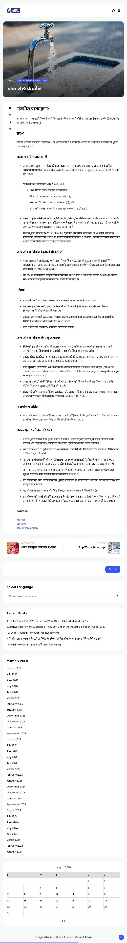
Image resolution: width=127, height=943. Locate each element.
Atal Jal (21, 519)
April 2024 (12, 834)
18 (25, 900)
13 (57, 894)
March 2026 (13, 698)
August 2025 (14, 739)
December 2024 (16, 786)
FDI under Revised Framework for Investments (33, 632)
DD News (21, 523)
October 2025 (14, 727)
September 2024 (16, 804)
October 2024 (15, 798)
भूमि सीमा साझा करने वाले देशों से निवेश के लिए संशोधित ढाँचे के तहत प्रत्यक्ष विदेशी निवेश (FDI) (54, 638)
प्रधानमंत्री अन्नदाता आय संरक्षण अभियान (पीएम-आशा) (34, 644)
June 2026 (13, 680)
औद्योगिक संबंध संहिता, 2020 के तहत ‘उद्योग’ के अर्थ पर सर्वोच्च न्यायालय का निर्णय (47, 621)
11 (24, 894)
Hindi (45, 80)
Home (10, 80)
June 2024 (13, 822)
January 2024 (14, 851)
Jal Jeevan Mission (27, 528)
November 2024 (16, 792)
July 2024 (12, 816)
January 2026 (14, 710)
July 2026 (12, 674)
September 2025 (16, 733)
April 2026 (12, 692)
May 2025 (12, 757)
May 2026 (12, 686)
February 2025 (15, 774)
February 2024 (15, 845)
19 (41, 900)
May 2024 (12, 828)
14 (73, 894)
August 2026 (14, 668)
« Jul (62, 921)
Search (113, 569)
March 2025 (13, 769)
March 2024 (13, 839)
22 (89, 900)
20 (57, 900)
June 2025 (12, 751)
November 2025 (16, 721)
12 (41, 894)
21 (73, 900)
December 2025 (16, 715)
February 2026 (15, 704)
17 (8, 900)
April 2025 (12, 763)
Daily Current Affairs (29, 80)
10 (8, 894)
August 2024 (14, 810)
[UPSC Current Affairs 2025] (13, 10)
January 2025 (14, 780)
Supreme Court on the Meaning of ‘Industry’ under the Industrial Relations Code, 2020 (56, 627)
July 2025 (12, 745)
